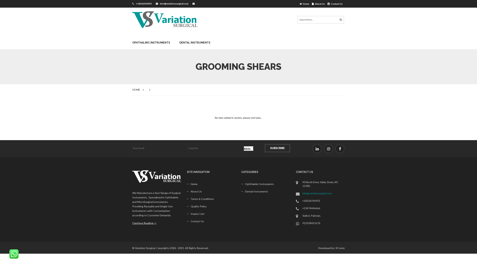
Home (305, 3)
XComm (340, 248)
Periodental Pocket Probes (245, 138)
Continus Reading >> (144, 223)
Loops (189, 101)
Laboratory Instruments (244, 101)
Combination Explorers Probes (198, 104)
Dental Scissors (189, 127)
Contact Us (336, 3)
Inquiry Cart (198, 213)
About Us (319, 3)
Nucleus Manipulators (199, 131)
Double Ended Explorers (194, 134)
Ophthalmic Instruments (151, 42)
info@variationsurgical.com (174, 3)
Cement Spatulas (189, 97)
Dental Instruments (194, 42)
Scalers (282, 101)
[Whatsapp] (14, 253)
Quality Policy (199, 206)
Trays (280, 131)
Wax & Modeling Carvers (292, 138)
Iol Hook (141, 131)
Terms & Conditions (202, 198)
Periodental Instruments (244, 131)
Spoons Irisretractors (249, 101)
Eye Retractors (146, 101)
